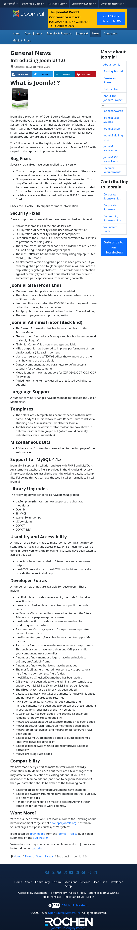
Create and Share (110, 80)
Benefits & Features (59, 33)
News (95, 33)
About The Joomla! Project (112, 98)
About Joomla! (33, 33)
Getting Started (113, 71)
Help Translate (52, 897)
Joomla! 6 (82, 33)
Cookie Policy (77, 893)
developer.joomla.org (63, 823)
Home (16, 33)
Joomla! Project (67, 834)
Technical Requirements (112, 170)
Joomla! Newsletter (110, 148)
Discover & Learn (57, 3)
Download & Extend (32, 3)
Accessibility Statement (32, 893)
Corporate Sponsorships (112, 196)
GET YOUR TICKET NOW (111, 18)
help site (37, 848)
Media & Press (22, 40)
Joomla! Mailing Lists (113, 137)
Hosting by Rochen (69, 928)
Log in (90, 897)
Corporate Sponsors (109, 207)
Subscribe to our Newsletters (113, 247)
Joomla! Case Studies (111, 120)
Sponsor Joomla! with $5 (104, 893)
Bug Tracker (40, 838)
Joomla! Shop (111, 128)
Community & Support (83, 3)
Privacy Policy (58, 893)
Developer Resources (111, 3)
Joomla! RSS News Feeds (110, 159)
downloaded (37, 834)
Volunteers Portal (110, 229)
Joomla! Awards (113, 111)
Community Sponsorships (112, 218)
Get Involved (111, 89)
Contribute (110, 33)
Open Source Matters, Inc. (64, 913)
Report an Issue (74, 897)
